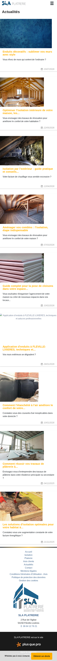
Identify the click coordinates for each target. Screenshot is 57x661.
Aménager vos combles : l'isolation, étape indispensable (25, 229)
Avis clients (28, 561)
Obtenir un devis (41, 656)
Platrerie (28, 558)
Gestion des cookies (28, 580)
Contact (28, 568)
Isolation (28, 555)
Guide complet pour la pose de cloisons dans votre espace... (28, 287)
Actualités (28, 564)
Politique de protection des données (28, 577)
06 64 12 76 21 (30, 626)
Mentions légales (29, 571)
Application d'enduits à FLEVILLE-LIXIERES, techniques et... (24, 348)
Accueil (28, 552)
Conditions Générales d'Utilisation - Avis (28, 574)
